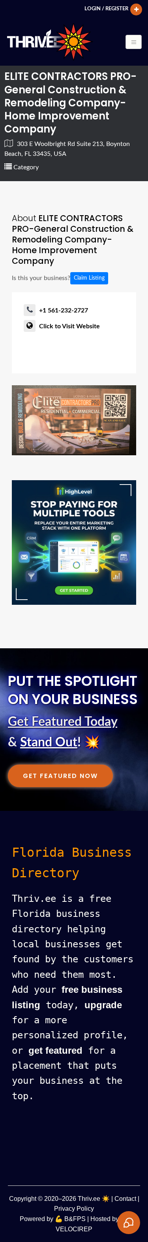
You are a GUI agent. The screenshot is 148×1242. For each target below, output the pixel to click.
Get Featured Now (60, 775)
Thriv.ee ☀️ (94, 1198)
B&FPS (75, 1218)
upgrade (103, 1005)
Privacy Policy (74, 1208)
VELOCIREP (74, 1229)
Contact (125, 1198)
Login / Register (106, 8)
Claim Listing (89, 278)
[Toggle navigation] (134, 42)
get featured (55, 1050)
